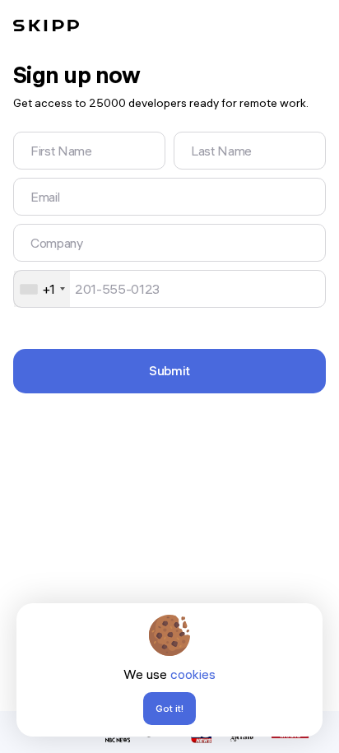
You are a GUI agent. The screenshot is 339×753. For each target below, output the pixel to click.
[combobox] (42, 289)
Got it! (169, 708)
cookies (193, 674)
